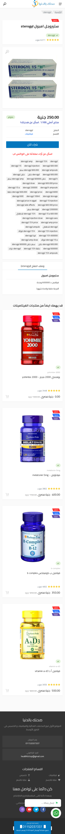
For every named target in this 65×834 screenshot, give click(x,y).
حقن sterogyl (19, 174)
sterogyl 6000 (51, 192)
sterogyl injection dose (32, 218)
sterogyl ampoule (50, 170)
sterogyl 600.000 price (48, 183)
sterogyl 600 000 (50, 166)
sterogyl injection (32, 166)
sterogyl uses (52, 218)
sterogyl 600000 (50, 248)
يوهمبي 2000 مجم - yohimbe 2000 (41, 377)
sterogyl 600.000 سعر (29, 170)
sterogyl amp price (49, 222)
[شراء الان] (7, 396)
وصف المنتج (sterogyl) (32, 266)
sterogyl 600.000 (50, 174)
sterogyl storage (50, 196)
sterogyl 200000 (30, 187)
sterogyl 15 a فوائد (49, 240)
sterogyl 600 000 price (48, 205)
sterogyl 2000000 (50, 209)
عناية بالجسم (51, 780)
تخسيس (23, 775)
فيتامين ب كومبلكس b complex (43, 573)
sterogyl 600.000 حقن (48, 244)
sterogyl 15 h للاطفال (25, 214)
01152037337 (32, 743)
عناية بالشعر (21, 780)
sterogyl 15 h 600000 (48, 235)
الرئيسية (58, 12)
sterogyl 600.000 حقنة (17, 192)
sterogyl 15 (16, 166)
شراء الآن (32, 144)
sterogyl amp (26, 161)
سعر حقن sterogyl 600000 (23, 244)
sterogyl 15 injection (49, 201)
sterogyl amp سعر (16, 179)
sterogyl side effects (26, 205)
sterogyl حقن (34, 174)
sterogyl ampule (32, 227)
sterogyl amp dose (29, 240)
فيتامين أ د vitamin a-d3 (47, 671)
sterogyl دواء (15, 248)
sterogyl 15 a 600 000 (48, 214)
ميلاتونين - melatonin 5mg (46, 475)
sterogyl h (53, 179)
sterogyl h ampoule (49, 187)
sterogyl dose (29, 183)
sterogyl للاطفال (50, 227)
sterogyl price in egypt (26, 201)
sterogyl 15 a (14, 187)
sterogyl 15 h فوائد (26, 231)
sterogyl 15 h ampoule (48, 253)
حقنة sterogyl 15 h (32, 248)
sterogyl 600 (17, 196)
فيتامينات (29, 134)
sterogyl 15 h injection (48, 231)
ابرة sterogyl (30, 235)
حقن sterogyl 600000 (36, 179)
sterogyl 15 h (41, 161)
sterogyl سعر (33, 209)
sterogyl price (36, 192)
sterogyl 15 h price (29, 222)
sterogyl (54, 161)
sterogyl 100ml (33, 196)
